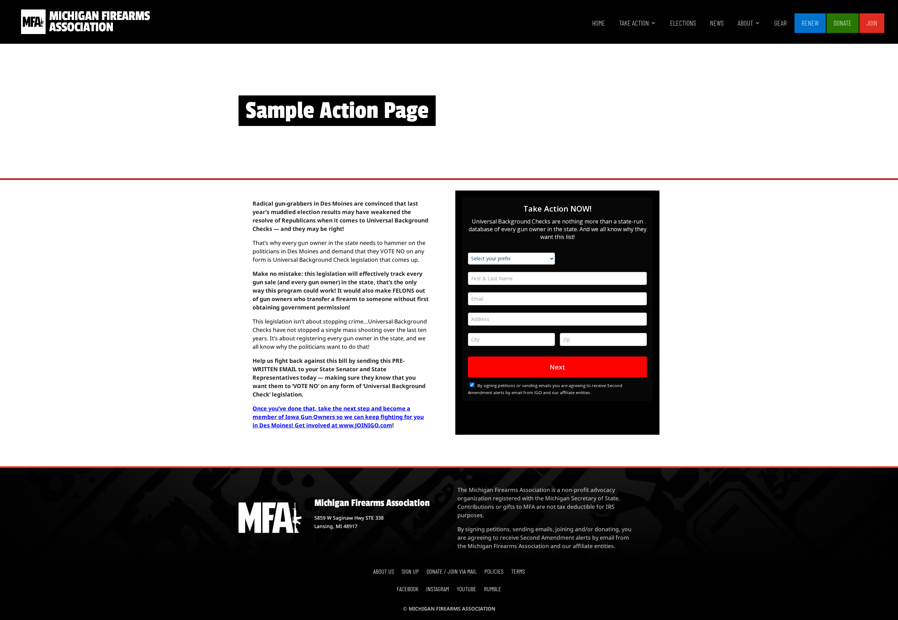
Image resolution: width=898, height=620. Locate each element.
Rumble (492, 589)
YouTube (466, 589)
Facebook (407, 589)
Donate (842, 22)
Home (598, 23)
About (745, 23)
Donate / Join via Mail (452, 572)
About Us (383, 572)
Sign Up (410, 572)
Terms (518, 572)
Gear (780, 23)
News (717, 23)
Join (871, 22)
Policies (493, 572)
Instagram (437, 589)
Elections (683, 23)
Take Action (634, 23)
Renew (810, 22)
